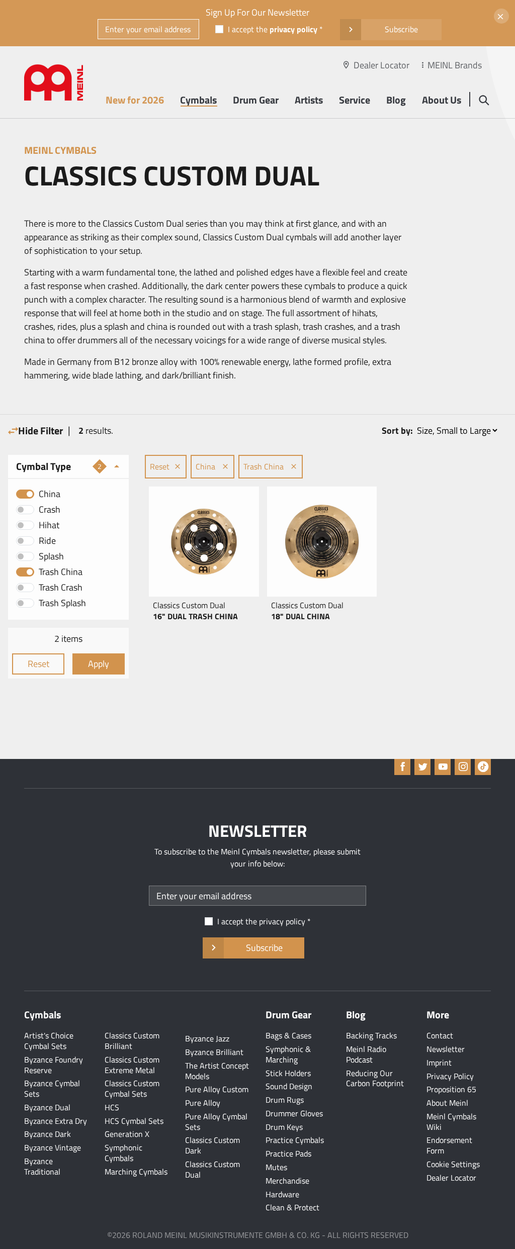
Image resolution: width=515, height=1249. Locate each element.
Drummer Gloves (294, 1113)
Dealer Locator (381, 65)
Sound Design (289, 1086)
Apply (98, 663)
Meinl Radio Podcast (366, 1054)
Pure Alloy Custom (216, 1089)
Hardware (282, 1194)
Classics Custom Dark (212, 1145)
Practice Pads (288, 1153)
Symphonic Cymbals (123, 1152)
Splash (51, 556)
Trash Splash (62, 603)
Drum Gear (256, 100)
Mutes (276, 1167)
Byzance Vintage (52, 1147)
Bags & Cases (288, 1035)
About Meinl (447, 1103)
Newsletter (445, 1049)
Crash (49, 509)
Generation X (127, 1134)
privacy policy (293, 29)
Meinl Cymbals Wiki (451, 1121)
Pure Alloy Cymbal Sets (216, 1121)
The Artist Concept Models (217, 1071)
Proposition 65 (451, 1089)
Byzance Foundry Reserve (53, 1064)
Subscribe (401, 29)
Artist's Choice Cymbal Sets (48, 1040)
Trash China (60, 572)
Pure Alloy (202, 1103)
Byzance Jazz (207, 1038)
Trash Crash (60, 587)
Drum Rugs (285, 1100)
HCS (112, 1107)
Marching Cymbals (136, 1172)
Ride (47, 540)
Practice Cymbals (295, 1140)
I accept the (272, 29)
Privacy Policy (450, 1076)
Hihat (49, 525)
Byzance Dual (47, 1107)
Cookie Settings (453, 1164)
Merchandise (287, 1181)
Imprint (439, 1062)
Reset (38, 663)
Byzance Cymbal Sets (52, 1088)
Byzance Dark (47, 1134)
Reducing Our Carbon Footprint (375, 1078)
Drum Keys (284, 1127)
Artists (309, 100)
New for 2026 (135, 100)
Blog (396, 100)
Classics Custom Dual (212, 1169)
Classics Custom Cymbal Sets (132, 1088)
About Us (441, 100)
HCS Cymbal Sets (134, 1121)
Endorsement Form (449, 1145)
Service (354, 100)
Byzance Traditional (42, 1166)
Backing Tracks (371, 1035)
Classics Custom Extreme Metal (132, 1064)
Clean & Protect (292, 1207)
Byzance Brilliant (214, 1052)
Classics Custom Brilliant (132, 1040)
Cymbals (198, 100)
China (49, 494)
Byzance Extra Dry (55, 1121)
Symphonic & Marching (288, 1054)
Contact (439, 1035)
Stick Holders (288, 1073)
